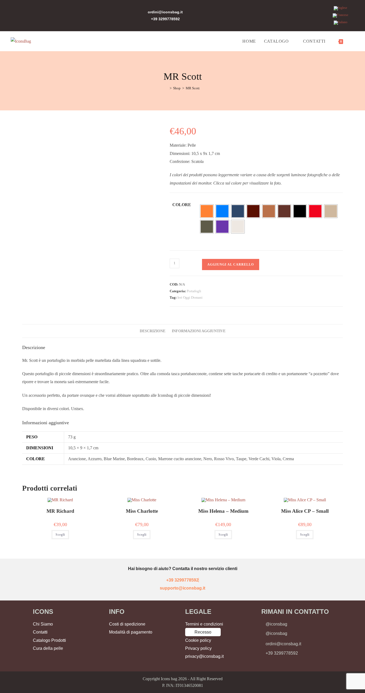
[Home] (166, 88)
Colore (181, 204)
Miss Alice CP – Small (305, 511)
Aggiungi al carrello (230, 264)
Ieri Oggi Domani (190, 297)
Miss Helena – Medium (223, 511)
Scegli (60, 534)
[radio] (206, 211)
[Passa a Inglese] (340, 8)
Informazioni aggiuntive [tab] (199, 331)
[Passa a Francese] (340, 15)
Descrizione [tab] (152, 331)
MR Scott (193, 88)
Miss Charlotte (142, 511)
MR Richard (60, 511)
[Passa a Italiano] (340, 22)
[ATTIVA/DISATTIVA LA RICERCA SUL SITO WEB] (352, 41)
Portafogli (194, 291)
